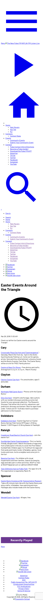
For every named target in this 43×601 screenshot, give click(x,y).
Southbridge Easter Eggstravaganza (15, 441)
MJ (11, 132)
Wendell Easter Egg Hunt (10, 497)
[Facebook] (10, 264)
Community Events (17, 140)
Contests (9, 134)
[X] (9, 267)
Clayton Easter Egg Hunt (10, 379)
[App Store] (10, 273)
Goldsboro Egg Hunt (8, 421)
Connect (9, 145)
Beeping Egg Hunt (8, 458)
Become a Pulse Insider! (19, 149)
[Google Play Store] (13, 275)
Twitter (13, 158)
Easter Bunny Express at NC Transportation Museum (21, 481)
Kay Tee (13, 129)
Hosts (8, 125)
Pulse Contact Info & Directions (22, 147)
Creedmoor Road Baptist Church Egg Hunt (17, 435)
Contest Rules (15, 136)
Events (8, 138)
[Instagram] (10, 269)
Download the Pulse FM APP (21, 151)
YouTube (13, 164)
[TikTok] (9, 271)
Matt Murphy (14, 127)
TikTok (12, 155)
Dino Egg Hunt (6, 398)
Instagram (14, 162)
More (3, 546)
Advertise (14, 153)
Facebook (14, 160)
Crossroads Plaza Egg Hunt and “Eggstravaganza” (20, 352)
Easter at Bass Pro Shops (11, 367)
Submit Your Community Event (21, 142)
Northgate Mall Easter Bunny (12, 391)
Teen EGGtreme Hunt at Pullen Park (14, 469)
